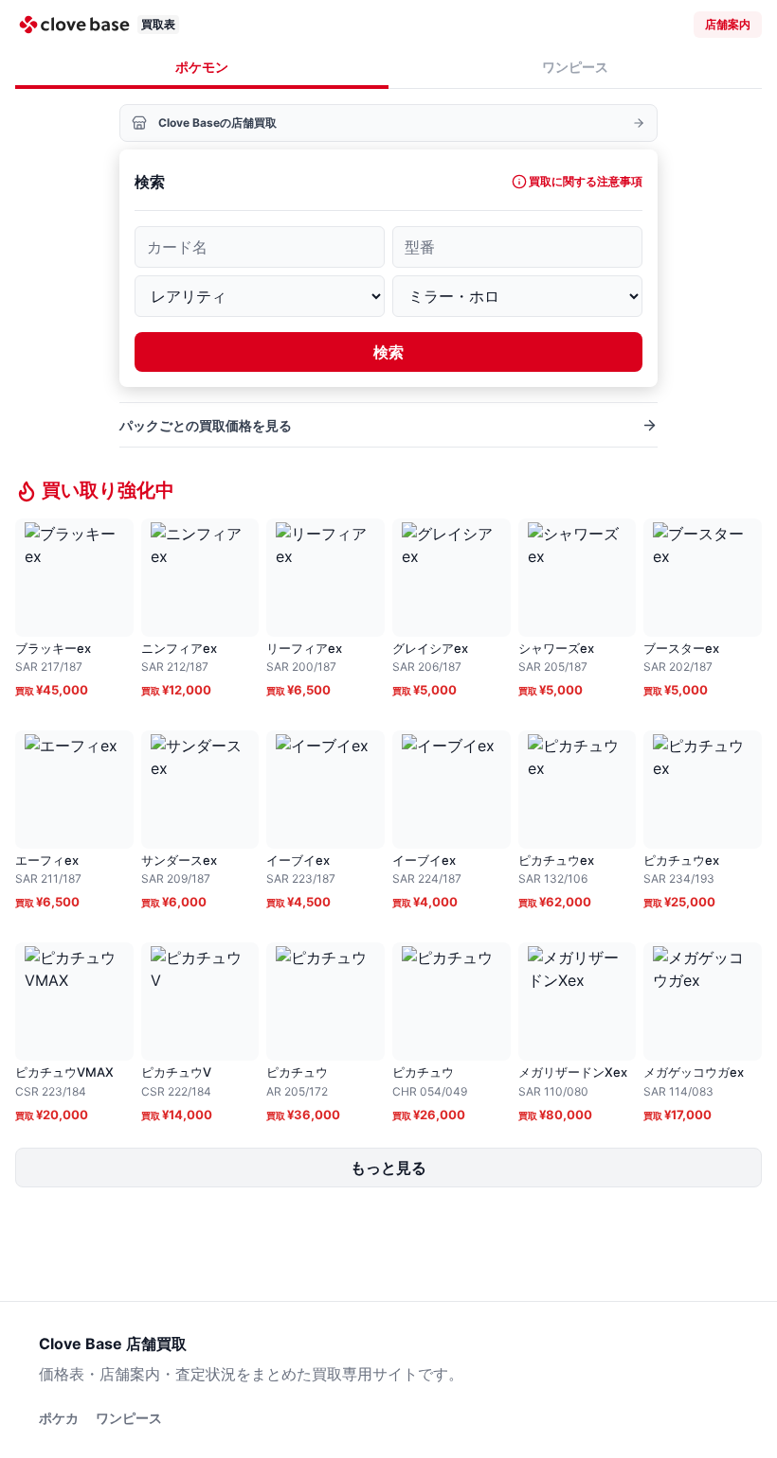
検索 (388, 352)
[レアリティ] (260, 296)
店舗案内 (727, 24)
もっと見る (388, 1167)
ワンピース (575, 67)
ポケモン (201, 67)
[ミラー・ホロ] (517, 296)
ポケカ (59, 1418)
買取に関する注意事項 (585, 181)
